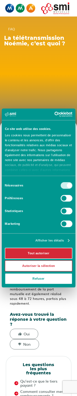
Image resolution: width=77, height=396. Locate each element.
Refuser (38, 278)
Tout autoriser (38, 253)
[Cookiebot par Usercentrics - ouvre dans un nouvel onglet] (54, 114)
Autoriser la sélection (38, 266)
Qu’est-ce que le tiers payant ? (38, 383)
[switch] (66, 198)
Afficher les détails (49, 240)
